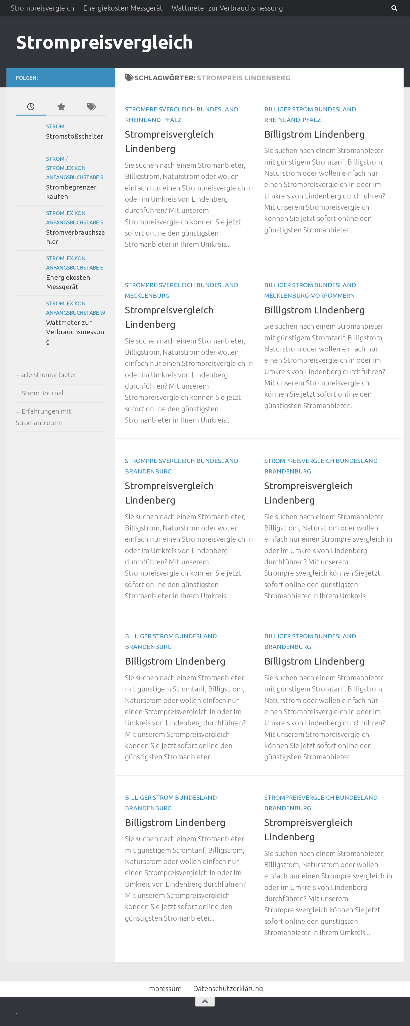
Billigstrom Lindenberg (314, 134)
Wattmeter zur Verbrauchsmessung (227, 8)
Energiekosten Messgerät (123, 8)
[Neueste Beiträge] (31, 107)
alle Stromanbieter (49, 374)
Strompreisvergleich (42, 8)
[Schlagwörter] (91, 107)
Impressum (164, 988)
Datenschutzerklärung (228, 988)
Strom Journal (42, 393)
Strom (55, 126)
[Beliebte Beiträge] (61, 107)
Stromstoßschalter (74, 136)
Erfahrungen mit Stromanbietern (43, 417)
